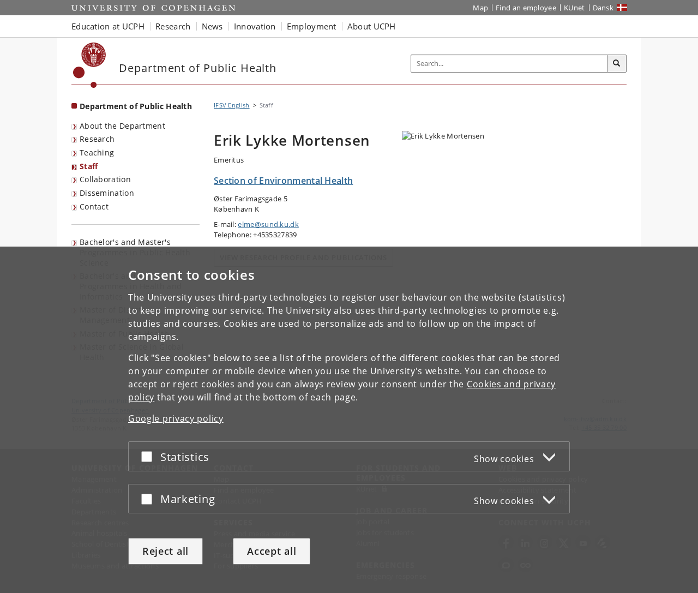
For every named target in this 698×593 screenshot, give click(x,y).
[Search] (617, 64)
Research (97, 139)
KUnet (574, 8)
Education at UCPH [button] (108, 26)
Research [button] (172, 26)
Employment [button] (311, 26)
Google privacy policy (176, 418)
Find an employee (526, 8)
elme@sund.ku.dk (268, 224)
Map (480, 8)
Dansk (603, 8)
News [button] (212, 26)
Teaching (97, 152)
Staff (89, 166)
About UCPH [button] (371, 26)
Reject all (165, 551)
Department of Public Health (136, 106)
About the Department (122, 126)
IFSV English (232, 105)
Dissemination (107, 193)
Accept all (271, 551)
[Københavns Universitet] (89, 65)
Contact (94, 206)
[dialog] (349, 420)
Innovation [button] (255, 26)
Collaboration (105, 179)
